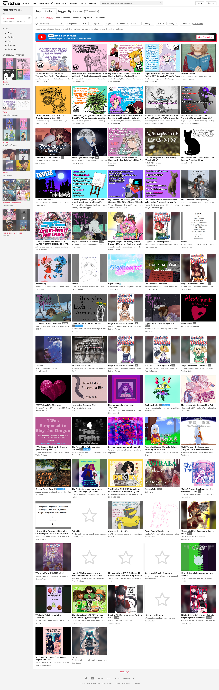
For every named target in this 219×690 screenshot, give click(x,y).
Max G (74, 411)
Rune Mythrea (77, 537)
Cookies (137, 683)
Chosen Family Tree (44, 489)
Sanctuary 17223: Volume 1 (47, 157)
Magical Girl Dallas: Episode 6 (158, 365)
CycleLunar (185, 205)
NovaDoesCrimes (9, 145)
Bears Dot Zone (78, 581)
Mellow (111, 165)
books (5, 172)
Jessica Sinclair (41, 539)
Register (211, 3)
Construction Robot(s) (118, 531)
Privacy (127, 683)
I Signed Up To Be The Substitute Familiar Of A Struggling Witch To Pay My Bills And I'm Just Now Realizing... (161, 75)
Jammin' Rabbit (187, 539)
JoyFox (74, 371)
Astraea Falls (150, 489)
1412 (110, 581)
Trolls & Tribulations (44, 199)
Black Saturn (186, 623)
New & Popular (63, 17)
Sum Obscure (77, 663)
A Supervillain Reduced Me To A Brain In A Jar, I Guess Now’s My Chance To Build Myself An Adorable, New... (161, 117)
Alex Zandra (40, 81)
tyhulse (38, 623)
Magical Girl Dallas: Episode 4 (194, 365)
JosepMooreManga (43, 665)
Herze (75, 657)
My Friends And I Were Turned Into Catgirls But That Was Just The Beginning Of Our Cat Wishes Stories (124, 75)
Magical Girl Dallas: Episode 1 (158, 241)
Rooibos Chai (40, 205)
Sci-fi (159, 24)
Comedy (171, 24)
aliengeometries (151, 165)
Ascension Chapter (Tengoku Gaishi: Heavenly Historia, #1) (161, 448)
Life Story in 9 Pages (154, 615)
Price (7, 29)
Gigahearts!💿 (114, 283)
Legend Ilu (112, 453)
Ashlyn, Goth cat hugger (154, 123)
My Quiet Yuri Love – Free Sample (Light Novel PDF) (50, 658)
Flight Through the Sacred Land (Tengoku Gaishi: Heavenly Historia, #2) (197, 449)
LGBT (85, 24)
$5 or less (11, 45)
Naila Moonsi (113, 413)
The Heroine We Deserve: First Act (197, 405)
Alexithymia (186, 323)
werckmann (7, 175)
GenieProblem (186, 247)
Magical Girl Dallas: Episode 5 (121, 365)
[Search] (160, 3)
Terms (118, 683)
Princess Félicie (151, 289)
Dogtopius (149, 455)
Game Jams (44, 3)
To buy (5, 112)
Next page (124, 671)
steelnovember (41, 411)
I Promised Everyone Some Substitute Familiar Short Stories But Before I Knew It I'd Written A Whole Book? (125, 117)
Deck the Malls (151, 405)
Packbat (6, 85)
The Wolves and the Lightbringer (196, 199)
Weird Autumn (41, 455)
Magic (108, 24)
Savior (184, 241)
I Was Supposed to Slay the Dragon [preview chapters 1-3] (51, 448)
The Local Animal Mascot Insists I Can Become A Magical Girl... (197, 158)
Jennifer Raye (113, 289)
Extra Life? (76, 531)
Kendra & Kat (186, 497)
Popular (49, 17)
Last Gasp (39, 365)
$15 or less (12, 49)
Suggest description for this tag (14, 21)
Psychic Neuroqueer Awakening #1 (124, 447)
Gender (134, 24)
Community (90, 3)
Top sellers (76, 17)
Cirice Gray (149, 492)
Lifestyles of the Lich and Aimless (86, 323)
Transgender (72, 24)
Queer (96, 24)
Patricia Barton (114, 250)
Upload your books (82, 29)
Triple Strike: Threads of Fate (85, 241)
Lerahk (183, 581)
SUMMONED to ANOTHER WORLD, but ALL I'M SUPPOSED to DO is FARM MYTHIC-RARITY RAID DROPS (52, 243)
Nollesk (111, 537)
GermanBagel (40, 579)
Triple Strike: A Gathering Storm (159, 323)
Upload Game (60, 3)
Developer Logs (76, 3)
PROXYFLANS (114, 497)
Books (5, 82)
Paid (10, 41)
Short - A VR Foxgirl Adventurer (159, 573)
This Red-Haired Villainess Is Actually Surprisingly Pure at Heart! (197, 616)
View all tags (198, 24)
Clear (20, 10)
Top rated (87, 17)
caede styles (40, 163)
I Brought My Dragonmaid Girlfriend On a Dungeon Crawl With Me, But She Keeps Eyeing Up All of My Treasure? (52, 533)
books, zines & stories (12, 233)
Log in (200, 3)
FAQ (109, 678)
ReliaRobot (39, 289)
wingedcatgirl (186, 163)
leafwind (6, 235)
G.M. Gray (76, 247)
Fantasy (147, 24)
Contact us (128, 678)
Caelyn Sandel (77, 163)
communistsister (187, 79)
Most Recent (99, 17)
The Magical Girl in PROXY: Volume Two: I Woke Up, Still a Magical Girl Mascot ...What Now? (87, 617)
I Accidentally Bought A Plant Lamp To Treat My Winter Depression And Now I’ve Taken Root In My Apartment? (89, 117)
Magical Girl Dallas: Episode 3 (121, 323)
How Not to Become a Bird (84, 405)
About (101, 678)
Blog (117, 678)
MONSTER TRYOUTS (81, 365)
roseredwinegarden (10, 115)
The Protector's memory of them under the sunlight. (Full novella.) (87, 490)
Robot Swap (40, 283)
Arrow (75, 283)
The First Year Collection (156, 283)
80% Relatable (41, 250)
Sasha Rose (185, 411)
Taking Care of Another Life (157, 531)
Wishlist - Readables (12, 202)
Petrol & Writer (188, 73)
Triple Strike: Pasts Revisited (48, 323)
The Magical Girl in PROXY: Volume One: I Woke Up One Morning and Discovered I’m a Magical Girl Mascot (125, 491)
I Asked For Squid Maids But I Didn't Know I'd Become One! (51, 116)
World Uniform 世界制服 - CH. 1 (49, 573)
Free (10, 33)
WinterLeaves (8, 205)
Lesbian (184, 24)
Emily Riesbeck (41, 371)
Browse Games (29, 3)
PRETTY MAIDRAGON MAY (48, 405)
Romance (121, 24)
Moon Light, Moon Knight (83, 157)
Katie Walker (150, 537)
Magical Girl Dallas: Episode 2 (194, 283)
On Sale (11, 37)
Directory (108, 683)
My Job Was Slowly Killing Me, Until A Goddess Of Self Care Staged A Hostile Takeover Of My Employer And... (125, 202)
